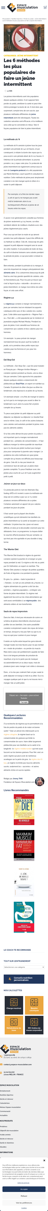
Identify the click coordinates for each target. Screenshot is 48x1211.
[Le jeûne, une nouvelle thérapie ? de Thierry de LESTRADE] (24, 881)
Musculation (6, 19)
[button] (44, 1160)
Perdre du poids (28, 19)
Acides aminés (5, 1135)
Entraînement (5, 1091)
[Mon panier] (45, 7)
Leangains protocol (17, 170)
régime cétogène (10, 734)
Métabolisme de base (14, 1029)
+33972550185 (9, 1055)
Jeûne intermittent (40, 19)
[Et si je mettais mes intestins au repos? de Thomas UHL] (24, 917)
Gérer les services (23, 1183)
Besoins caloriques (34, 1009)
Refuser (24, 1196)
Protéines (3, 1126)
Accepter (24, 1189)
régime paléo (31, 601)
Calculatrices (5, 1103)
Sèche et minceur (6, 1099)
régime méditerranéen (23, 749)
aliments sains (9, 273)
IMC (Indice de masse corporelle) (34, 1029)
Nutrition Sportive (16, 19)
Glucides (3, 1147)
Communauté (5, 1111)
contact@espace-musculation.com (18, 1065)
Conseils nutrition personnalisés (23, 979)
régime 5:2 (10, 304)
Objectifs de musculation (9, 1131)
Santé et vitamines (7, 1143)
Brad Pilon (20, 384)
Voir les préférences (24, 1203)
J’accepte (24, 702)
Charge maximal (14, 1008)
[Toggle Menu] (3, 7)
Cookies (24, 1208)
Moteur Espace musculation (10, 1107)
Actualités (4, 1115)
